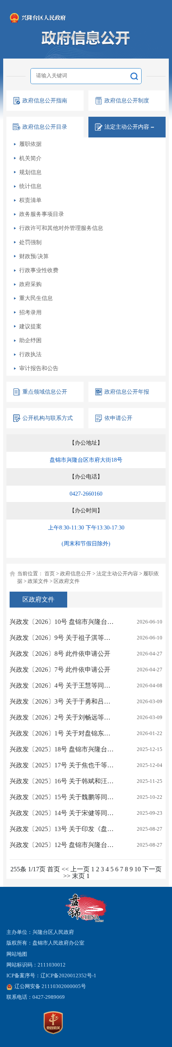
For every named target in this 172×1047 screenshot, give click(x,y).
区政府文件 (67, 581)
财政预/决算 (34, 256)
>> (66, 875)
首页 (49, 573)
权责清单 (30, 200)
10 (137, 869)
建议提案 (30, 326)
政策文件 (38, 581)
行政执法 (30, 354)
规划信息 (30, 172)
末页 (78, 875)
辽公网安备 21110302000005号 (50, 986)
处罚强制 (30, 242)
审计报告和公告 (38, 368)
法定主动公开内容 (117, 573)
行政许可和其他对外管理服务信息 (61, 228)
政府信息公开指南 (44, 100)
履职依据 (30, 144)
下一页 (152, 869)
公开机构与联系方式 (47, 418)
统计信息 (30, 186)
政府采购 (30, 284)
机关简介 (30, 158)
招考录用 (30, 312)
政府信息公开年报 (126, 391)
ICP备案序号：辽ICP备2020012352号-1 (51, 975)
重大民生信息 (36, 298)
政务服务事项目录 (41, 214)
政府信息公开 (75, 573)
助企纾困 (30, 340)
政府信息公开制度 (126, 100)
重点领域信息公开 (44, 391)
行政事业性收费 (38, 270)
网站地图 (16, 954)
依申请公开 (118, 418)
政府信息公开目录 (44, 127)
